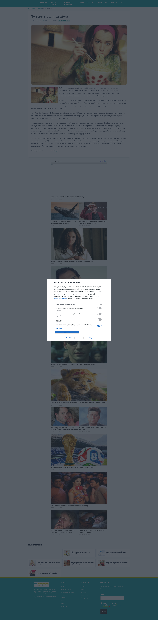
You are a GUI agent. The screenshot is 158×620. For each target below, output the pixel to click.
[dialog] (79, 310)
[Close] (107, 282)
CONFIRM (67, 332)
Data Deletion (69, 338)
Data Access (79, 338)
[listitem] (79, 304)
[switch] (99, 308)
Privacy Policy (88, 338)
